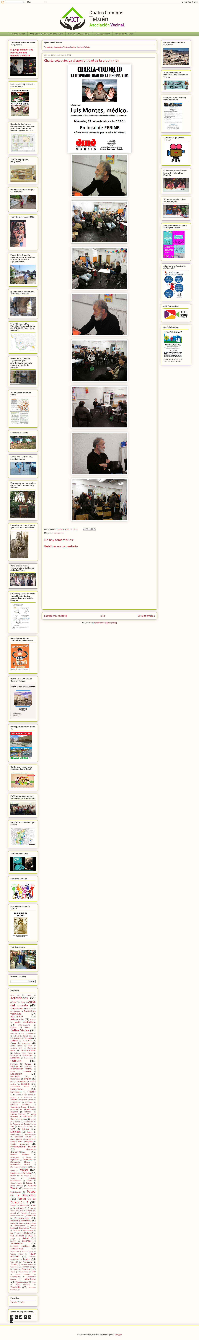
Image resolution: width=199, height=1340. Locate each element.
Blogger (118, 1334)
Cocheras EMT (16, 1048)
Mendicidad (14, 1157)
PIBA (31, 1208)
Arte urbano (15, 1011)
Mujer (24, 1170)
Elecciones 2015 (19, 1076)
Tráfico (16, 1269)
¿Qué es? (14, 995)
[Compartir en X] (89, 529)
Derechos (28, 1066)
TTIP (34, 1272)
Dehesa (28, 1064)
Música (13, 1176)
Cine (30, 1045)
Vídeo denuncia (23, 1284)
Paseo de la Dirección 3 (23, 1200)
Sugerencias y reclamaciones (21, 1251)
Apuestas (29, 1009)
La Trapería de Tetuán (20, 1124)
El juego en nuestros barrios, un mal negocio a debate (21, 52)
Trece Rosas (23, 1272)
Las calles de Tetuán (124, 34)
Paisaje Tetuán (17, 1302)
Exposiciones (15, 1092)
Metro (28, 1157)
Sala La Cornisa (17, 1236)
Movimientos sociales (18, 1167)
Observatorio (16, 1183)
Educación (16, 1073)
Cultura (15, 1061)
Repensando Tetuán (27, 1228)
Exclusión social (19, 1086)
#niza (29, 995)
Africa (13, 1002)
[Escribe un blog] (87, 529)
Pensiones (18, 1208)
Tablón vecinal (16, 1254)
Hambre (33, 1107)
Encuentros (21, 1081)
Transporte (27, 1269)
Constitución (27, 1055)
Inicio (102, 615)
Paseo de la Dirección (23, 1193)
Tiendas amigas (29, 1267)
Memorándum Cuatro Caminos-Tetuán (46, 34)
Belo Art (13, 1033)
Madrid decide (15, 1134)
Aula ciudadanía (25, 1021)
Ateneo (33, 1019)
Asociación (16, 1016)
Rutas (27, 1233)
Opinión (29, 1183)
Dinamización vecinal (21, 1069)
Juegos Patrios (17, 1114)
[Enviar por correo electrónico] (84, 529)
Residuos (16, 1231)
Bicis (22, 1033)
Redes (21, 1223)
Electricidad (15, 1079)
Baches (13, 1027)
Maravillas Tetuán (23, 1137)
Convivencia (28, 1058)
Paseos (13, 1206)
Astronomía (16, 1019)
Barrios (27, 1027)
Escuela (25, 1083)
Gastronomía (15, 1102)
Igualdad (14, 1112)
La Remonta (28, 1122)
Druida (12, 1071)
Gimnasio (28, 1102)
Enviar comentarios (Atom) (105, 623)
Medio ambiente (19, 1144)
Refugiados (31, 1223)
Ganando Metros (26, 1100)
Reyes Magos (28, 1231)
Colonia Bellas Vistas (23, 1053)
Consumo (14, 1058)
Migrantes (14, 1159)
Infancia (27, 1112)
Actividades (58, 533)
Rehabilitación (19, 1226)
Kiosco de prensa (18, 1119)
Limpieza (15, 1131)
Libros (25, 1128)
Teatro (26, 1259)
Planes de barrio (16, 1211)
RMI (11, 1233)
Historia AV (17, 1109)
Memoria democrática (23, 1151)
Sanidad (13, 1241)
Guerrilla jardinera (18, 1107)
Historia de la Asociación (78, 34)
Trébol (12, 1272)
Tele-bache (27, 1262)
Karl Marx (27, 1116)
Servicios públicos (20, 1246)
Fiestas (32, 1091)
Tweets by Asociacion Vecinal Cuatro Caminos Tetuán (67, 47)
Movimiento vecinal (20, 1164)
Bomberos (32, 1033)
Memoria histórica (19, 1155)
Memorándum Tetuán (23, 1146)
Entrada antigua (146, 615)
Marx (20, 1142)
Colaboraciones (28, 1050)
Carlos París (15, 1038)
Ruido (19, 1233)
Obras (29, 1180)
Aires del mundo (23, 1003)
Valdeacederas (22, 1282)
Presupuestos (22, 1218)
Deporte (14, 1066)
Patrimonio (24, 1205)
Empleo (27, 1079)
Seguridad (26, 1241)
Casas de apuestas (20, 1043)
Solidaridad (17, 1248)
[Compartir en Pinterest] (94, 529)
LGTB (12, 1129)
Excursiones (17, 1088)
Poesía (23, 1213)
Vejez (34, 1282)
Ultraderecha (15, 1277)
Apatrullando (16, 1008)
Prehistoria (31, 1215)
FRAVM (13, 1099)
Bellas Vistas (19, 1030)
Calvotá (16, 1036)
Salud (25, 1238)
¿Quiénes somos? (102, 34)
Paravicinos (28, 1188)
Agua (23, 1002)
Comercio (14, 1055)
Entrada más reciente (55, 615)
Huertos (29, 1109)
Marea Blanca (16, 1139)
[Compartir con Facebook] (92, 529)
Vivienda (15, 1286)
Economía (27, 1071)
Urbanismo (30, 1279)
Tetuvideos (14, 1267)
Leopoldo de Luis (25, 1126)
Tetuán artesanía (27, 1264)
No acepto (25, 1176)
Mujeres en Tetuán (20, 1173)
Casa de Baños (27, 1041)
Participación (15, 1192)
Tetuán (13, 1264)
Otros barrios (16, 1186)
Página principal (18, 34)
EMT (12, 1081)
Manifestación (30, 1134)
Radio (12, 1223)
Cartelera (14, 1041)
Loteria (29, 1132)
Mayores (29, 1141)
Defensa (14, 1064)
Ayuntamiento (24, 1025)
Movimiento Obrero (20, 1162)
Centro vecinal (16, 1046)
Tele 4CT (14, 1262)
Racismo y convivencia (21, 1220)
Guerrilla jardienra (19, 1104)
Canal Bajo (27, 1036)
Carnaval (28, 1038)
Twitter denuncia (23, 1274)
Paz (34, 1205)
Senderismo (16, 1243)
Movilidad (27, 1159)
